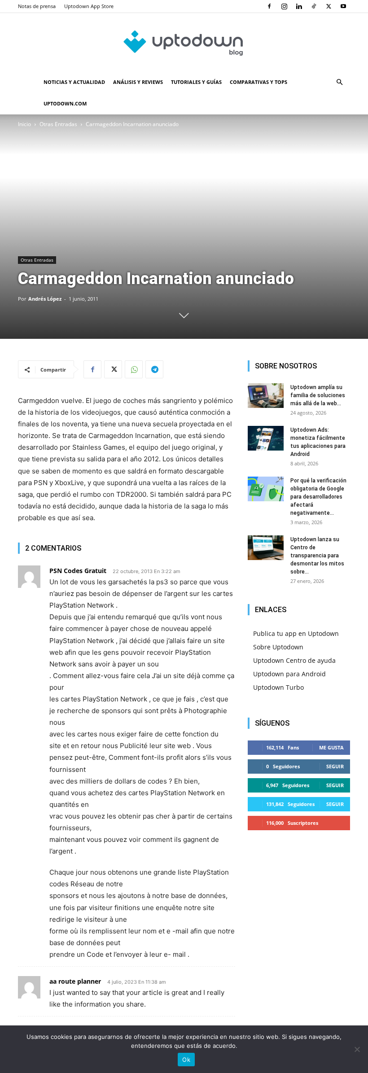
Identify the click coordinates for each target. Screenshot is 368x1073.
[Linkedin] (299, 6)
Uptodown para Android (289, 674)
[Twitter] (328, 6)
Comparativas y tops (258, 82)
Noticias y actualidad (74, 82)
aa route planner (75, 981)
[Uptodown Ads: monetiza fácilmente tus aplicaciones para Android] (266, 438)
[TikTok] (313, 6)
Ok (186, 1059)
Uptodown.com (65, 103)
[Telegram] (154, 369)
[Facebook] (269, 6)
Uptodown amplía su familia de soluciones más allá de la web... (317, 395)
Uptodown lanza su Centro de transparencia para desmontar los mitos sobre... (317, 555)
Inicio (24, 124)
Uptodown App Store (89, 6)
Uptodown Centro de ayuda (294, 660)
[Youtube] (343, 6)
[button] (339, 82)
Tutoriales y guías (196, 82)
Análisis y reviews (138, 82)
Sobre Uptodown (278, 647)
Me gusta (331, 747)
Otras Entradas (58, 124)
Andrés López (44, 298)
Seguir (335, 766)
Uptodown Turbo (278, 687)
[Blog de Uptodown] (184, 42)
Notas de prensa (37, 6)
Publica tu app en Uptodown (296, 633)
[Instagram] (284, 6)
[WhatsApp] (134, 369)
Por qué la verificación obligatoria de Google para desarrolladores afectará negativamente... (318, 496)
